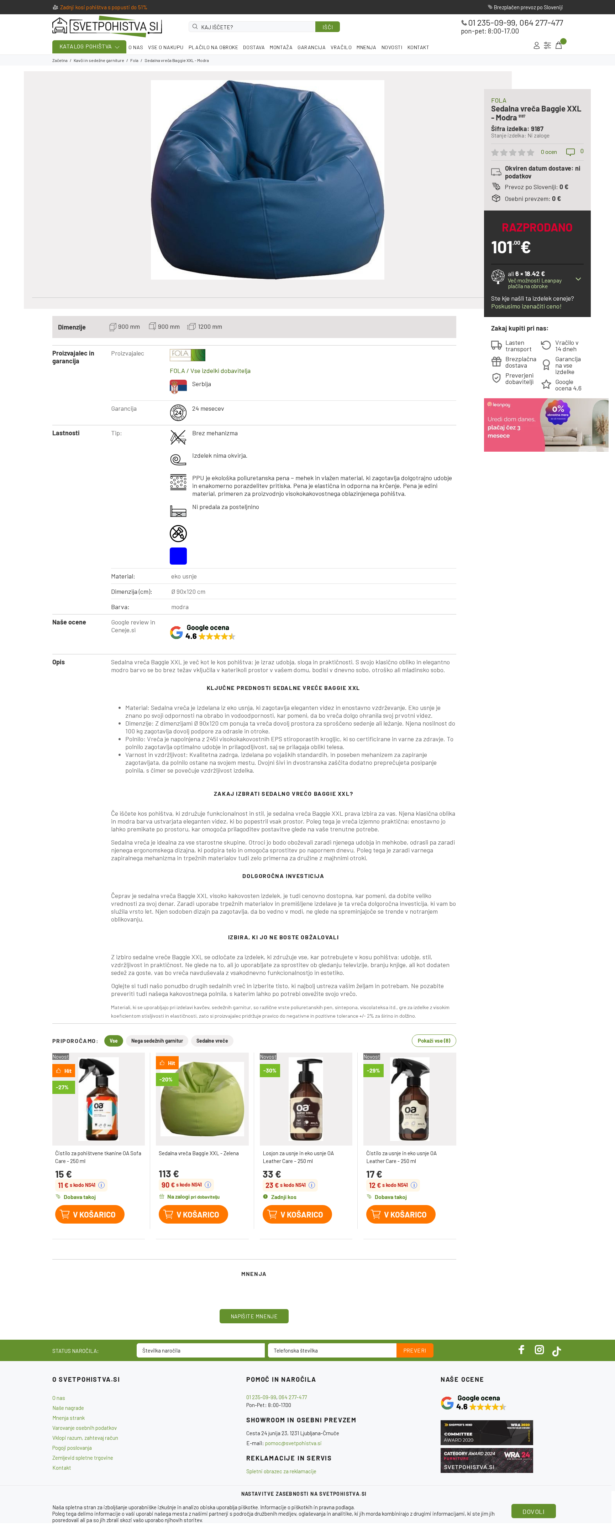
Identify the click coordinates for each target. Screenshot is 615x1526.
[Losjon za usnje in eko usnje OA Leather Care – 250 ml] (306, 1099)
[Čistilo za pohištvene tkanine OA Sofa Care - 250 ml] (99, 1099)
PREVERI (415, 1350)
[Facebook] (522, 1350)
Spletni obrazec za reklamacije (281, 1471)
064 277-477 (541, 22)
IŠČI (327, 27)
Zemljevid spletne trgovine (82, 1457)
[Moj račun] (536, 45)
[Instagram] (539, 1350)
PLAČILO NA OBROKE (213, 47)
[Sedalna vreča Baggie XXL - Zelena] (202, 1099)
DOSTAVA (254, 47)
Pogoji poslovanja (72, 1447)
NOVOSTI (392, 47)
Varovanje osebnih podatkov (84, 1427)
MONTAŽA (281, 47)
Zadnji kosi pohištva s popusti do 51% (104, 7)
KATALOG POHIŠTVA (85, 46)
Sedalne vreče (212, 1041)
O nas (58, 1398)
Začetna (60, 60)
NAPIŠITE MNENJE (254, 1316)
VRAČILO (341, 47)
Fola (134, 60)
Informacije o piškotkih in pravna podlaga (307, 1507)
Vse (114, 1041)
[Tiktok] (556, 1349)
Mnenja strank (68, 1418)
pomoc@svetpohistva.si (293, 1443)
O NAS (135, 47)
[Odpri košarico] (558, 45)
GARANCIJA (312, 47)
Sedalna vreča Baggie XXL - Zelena (199, 1153)
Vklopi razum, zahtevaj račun (85, 1437)
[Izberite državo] (547, 45)
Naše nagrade (68, 1408)
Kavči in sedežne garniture (99, 60)
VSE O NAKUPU (166, 47)
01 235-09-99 (491, 22)
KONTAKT (419, 47)
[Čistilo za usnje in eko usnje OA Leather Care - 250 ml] (410, 1099)
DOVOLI (533, 1511)
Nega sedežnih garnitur (157, 1041)
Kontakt (61, 1467)
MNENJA (366, 47)
